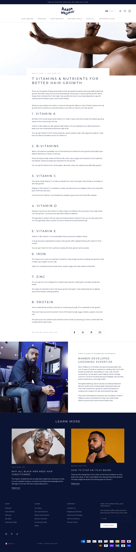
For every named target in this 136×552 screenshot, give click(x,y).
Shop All (90, 18)
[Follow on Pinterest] (12, 534)
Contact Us (71, 508)
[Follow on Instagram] (6, 534)
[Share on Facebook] (74, 332)
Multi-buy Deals (11, 522)
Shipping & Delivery (74, 512)
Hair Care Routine (41, 512)
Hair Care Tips (54, 73)
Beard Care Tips (78, 466)
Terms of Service (73, 519)
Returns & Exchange (74, 515)
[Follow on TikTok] (17, 534)
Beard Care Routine (42, 515)
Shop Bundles (57, 18)
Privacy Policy (72, 522)
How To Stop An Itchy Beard (91, 470)
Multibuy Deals (75, 18)
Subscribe (108, 525)
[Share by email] (100, 332)
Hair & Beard (27, 18)
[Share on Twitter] (83, 332)
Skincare (42, 18)
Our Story (38, 508)
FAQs (37, 526)
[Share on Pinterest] (91, 332)
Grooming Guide (107, 18)
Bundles (8, 519)
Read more (16, 488)
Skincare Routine (41, 519)
